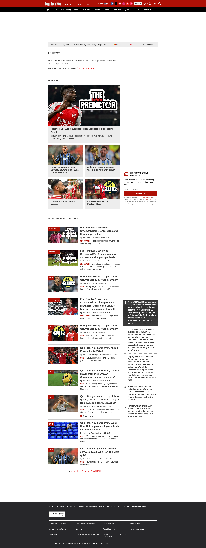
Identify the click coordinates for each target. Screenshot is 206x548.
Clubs (137, 9)
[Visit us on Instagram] (123, 3)
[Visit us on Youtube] (119, 3)
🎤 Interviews (147, 44)
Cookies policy (135, 524)
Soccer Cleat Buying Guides (65, 9)
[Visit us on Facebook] (112, 3)
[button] (159, 3)
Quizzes (128, 9)
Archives (97, 471)
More (146, 9)
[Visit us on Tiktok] (131, 3)
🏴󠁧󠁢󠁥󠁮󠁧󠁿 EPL (133, 44)
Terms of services (147, 197)
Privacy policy (108, 524)
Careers (79, 529)
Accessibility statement (58, 529)
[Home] (48, 9)
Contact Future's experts (85, 524)
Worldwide (53, 534)
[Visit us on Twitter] (116, 3)
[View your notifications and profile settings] (154, 3)
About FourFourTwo (111, 529)
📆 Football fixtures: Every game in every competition (85, 44)
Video (106, 9)
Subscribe (137, 4)
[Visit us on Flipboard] (127, 3)
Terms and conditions (57, 524)
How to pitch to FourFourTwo (87, 534)
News (97, 9)
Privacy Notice (149, 199)
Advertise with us (137, 529)
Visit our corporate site (136, 506)
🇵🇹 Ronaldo (118, 44)
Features (117, 9)
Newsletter (86, 9)
